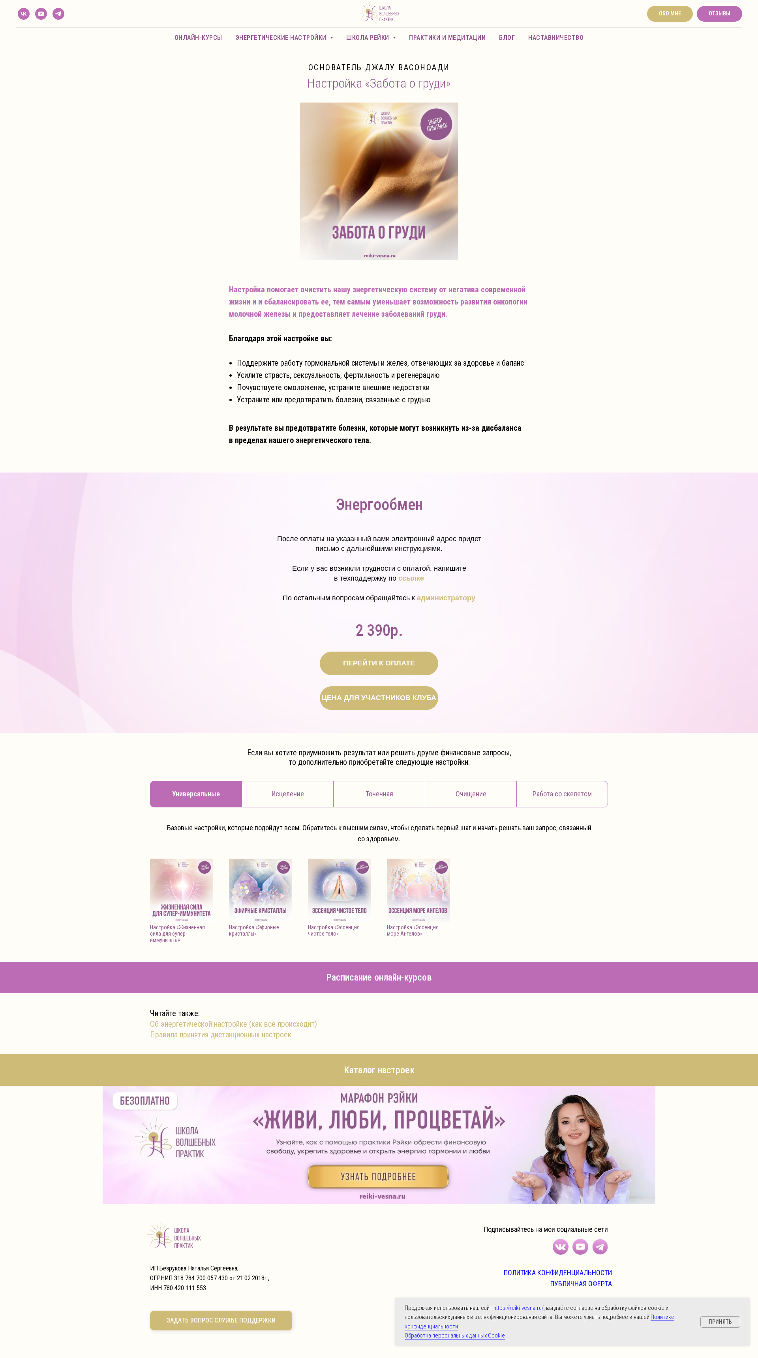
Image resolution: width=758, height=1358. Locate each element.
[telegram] (58, 14)
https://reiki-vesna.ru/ (518, 1307)
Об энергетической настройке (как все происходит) (233, 1024)
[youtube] (41, 14)
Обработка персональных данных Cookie (455, 1335)
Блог (507, 37)
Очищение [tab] (471, 794)
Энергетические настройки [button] (282, 37)
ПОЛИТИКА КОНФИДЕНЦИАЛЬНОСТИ (558, 1272)
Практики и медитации (447, 37)
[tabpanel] (379, 833)
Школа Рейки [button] (368, 37)
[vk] (24, 14)
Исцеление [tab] (288, 794)
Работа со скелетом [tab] (562, 794)
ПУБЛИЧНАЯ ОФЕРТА (581, 1284)
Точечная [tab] (379, 794)
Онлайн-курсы (198, 37)
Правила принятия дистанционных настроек (220, 1034)
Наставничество (556, 37)
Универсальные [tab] (196, 794)
